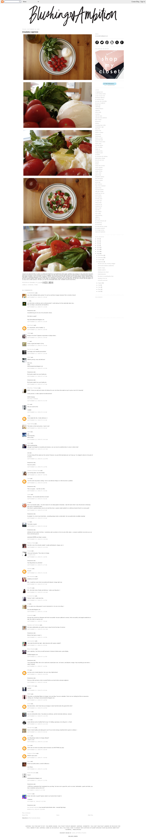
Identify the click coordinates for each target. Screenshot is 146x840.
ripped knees (98, 187)
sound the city (98, 204)
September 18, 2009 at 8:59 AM (37, 428)
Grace (28, 761)
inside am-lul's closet (100, 141)
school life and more (102, 280)
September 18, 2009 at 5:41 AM (37, 368)
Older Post (90, 815)
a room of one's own (100, 95)
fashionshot (98, 134)
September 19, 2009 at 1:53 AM (37, 490)
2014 (98, 243)
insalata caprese (102, 269)
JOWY (28, 357)
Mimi (28, 404)
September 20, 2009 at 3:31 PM (37, 600)
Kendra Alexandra (31, 772)
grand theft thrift (99, 139)
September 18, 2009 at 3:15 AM (37, 307)
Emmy (28, 735)
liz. (28, 300)
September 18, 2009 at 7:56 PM (37, 474)
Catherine (29, 793)
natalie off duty (98, 171)
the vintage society (99, 230)
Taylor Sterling (30, 423)
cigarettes (97, 110)
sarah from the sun (99, 193)
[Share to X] (48, 282)
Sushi (28, 719)
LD (28, 604)
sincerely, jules (98, 198)
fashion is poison (99, 132)
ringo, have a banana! (100, 185)
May (99, 289)
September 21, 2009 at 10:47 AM (37, 629)
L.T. (28, 341)
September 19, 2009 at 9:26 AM (37, 526)
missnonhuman (98, 169)
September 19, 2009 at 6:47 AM (37, 510)
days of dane (98, 119)
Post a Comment (26, 813)
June (99, 287)
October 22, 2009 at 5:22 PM (36, 801)
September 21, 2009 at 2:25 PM (37, 637)
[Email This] (43, 282)
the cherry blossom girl (100, 220)
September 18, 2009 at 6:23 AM (37, 412)
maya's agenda (98, 167)
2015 (98, 241)
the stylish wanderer (100, 228)
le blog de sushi (99, 152)
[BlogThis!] (46, 282)
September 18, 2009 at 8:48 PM (37, 482)
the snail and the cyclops (101, 226)
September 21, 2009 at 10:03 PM (37, 674)
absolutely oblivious (99, 97)
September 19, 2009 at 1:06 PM (37, 557)
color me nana (98, 116)
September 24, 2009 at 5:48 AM (37, 749)
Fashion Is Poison (31, 753)
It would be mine (31, 554)
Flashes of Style (31, 543)
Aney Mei (29, 588)
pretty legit (97, 182)
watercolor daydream (100, 231)
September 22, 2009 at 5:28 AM (37, 682)
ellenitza (97, 123)
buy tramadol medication (33, 807)
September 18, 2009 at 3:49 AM (37, 329)
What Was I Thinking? (32, 388)
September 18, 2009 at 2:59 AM (37, 297)
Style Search (30, 325)
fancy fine (97, 128)
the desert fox (98, 222)
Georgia (29, 551)
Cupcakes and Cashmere (33, 625)
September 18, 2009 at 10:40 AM (37, 439)
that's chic (97, 219)
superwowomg (98, 215)
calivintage (97, 106)
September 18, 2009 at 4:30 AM (37, 345)
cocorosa (97, 114)
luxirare (97, 163)
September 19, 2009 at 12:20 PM (37, 547)
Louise (28, 494)
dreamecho (97, 121)
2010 (98, 251)
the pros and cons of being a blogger (106, 263)
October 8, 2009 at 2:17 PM (36, 790)
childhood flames (99, 108)
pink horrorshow (31, 576)
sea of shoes (98, 195)
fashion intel (98, 130)
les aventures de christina (101, 156)
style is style (98, 208)
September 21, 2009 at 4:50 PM (37, 645)
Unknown (29, 568)
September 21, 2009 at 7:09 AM (37, 621)
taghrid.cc (97, 217)
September (101, 261)
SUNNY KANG (30, 686)
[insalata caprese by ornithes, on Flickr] (57, 80)
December (100, 255)
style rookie (98, 213)
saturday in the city (102, 278)
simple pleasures (102, 274)
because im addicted (100, 103)
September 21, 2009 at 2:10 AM (37, 611)
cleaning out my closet (103, 272)
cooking (30, 284)
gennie (28, 703)
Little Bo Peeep (31, 727)
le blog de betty (99, 151)
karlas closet (98, 143)
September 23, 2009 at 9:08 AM (37, 732)
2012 (98, 247)
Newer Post (25, 815)
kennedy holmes (99, 145)
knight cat (97, 149)
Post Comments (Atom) (34, 818)
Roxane (29, 711)
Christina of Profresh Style (33, 470)
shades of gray (101, 267)
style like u (97, 209)
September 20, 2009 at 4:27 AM (37, 565)
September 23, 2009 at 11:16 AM (37, 741)
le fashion (97, 154)
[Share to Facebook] (50, 282)
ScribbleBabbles (31, 292)
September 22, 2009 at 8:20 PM (37, 708)
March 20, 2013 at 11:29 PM (36, 809)
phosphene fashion (99, 176)
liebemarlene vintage (100, 158)
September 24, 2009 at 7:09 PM (37, 757)
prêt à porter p (98, 184)
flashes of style (99, 138)
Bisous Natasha (31, 649)
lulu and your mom (99, 160)
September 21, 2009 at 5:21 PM (37, 656)
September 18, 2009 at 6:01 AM (37, 400)
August (100, 283)
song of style (98, 202)
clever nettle (98, 112)
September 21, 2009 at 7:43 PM (37, 666)
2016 (98, 238)
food (36, 284)
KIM (28, 670)
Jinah (28, 478)
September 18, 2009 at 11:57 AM (37, 449)
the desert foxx (31, 596)
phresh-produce (31, 641)
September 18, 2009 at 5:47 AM (37, 376)
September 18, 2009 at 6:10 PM (37, 466)
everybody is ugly (99, 127)
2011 (98, 249)
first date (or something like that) (105, 276)
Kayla (28, 745)
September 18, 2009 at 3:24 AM (37, 321)
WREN (29, 694)
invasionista (30, 615)
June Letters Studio (79, 833)
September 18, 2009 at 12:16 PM (37, 458)
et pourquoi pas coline (100, 125)
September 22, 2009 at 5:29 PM (37, 700)
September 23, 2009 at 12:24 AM (37, 724)
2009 (98, 253)
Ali (28, 502)
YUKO (28, 333)
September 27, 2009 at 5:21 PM (37, 780)
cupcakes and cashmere (101, 117)
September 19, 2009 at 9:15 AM (37, 518)
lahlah (28, 431)
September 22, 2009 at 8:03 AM (37, 690)
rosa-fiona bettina (99, 189)
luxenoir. (97, 162)
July (99, 285)
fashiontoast (98, 136)
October (100, 259)
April (99, 291)
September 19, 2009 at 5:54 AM (37, 498)
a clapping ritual (99, 92)
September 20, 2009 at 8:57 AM (37, 584)
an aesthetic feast (99, 99)
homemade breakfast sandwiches (106, 265)
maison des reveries (100, 165)
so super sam (98, 200)
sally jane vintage (99, 191)
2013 (98, 245)
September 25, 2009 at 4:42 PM (37, 769)
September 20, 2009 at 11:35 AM (37, 592)
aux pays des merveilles (101, 101)
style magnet (98, 211)
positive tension (99, 180)
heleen (28, 443)
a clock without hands (100, 93)
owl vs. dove (98, 173)
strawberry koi (98, 206)
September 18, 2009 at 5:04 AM (37, 353)
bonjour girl (97, 104)
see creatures (98, 196)
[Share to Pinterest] (52, 282)
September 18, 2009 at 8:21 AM (37, 420)
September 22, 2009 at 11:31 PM (37, 716)
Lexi (28, 521)
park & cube (98, 174)
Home (57, 815)
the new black (98, 224)
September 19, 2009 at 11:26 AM (37, 539)
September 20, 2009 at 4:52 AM (37, 573)
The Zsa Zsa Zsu (31, 349)
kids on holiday (98, 147)
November (100, 257)
